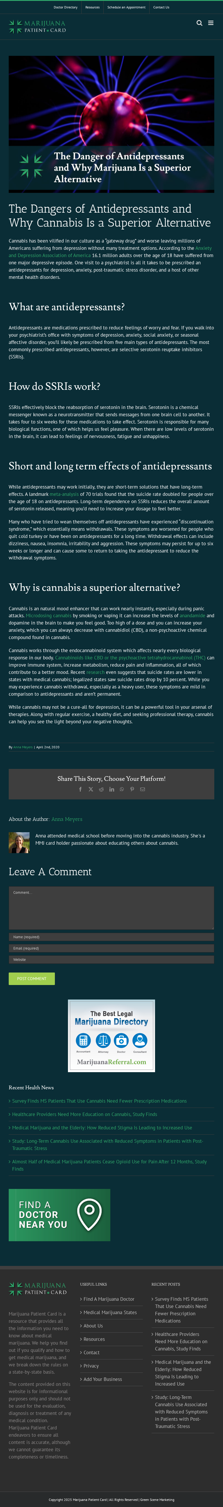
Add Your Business (103, 1379)
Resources (94, 1339)
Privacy (91, 1366)
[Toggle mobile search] (199, 23)
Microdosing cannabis (48, 615)
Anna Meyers (23, 747)
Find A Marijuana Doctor (109, 1299)
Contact (92, 1352)
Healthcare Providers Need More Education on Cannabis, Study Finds (84, 1114)
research (96, 672)
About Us (93, 1326)
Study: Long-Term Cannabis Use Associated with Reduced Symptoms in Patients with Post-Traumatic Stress (181, 1411)
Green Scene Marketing (157, 1499)
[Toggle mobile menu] (211, 23)
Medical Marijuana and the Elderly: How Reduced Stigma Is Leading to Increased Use (102, 1127)
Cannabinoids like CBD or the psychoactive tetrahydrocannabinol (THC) (130, 657)
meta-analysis (64, 494)
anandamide (192, 615)
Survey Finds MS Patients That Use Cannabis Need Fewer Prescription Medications (99, 1101)
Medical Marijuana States (110, 1312)
